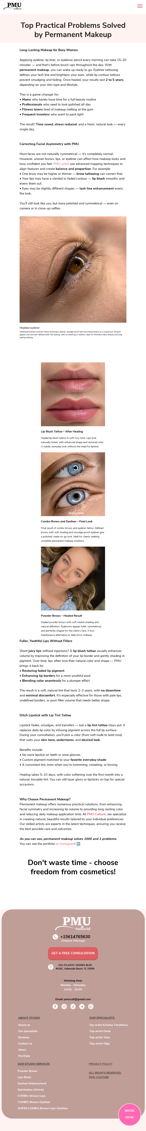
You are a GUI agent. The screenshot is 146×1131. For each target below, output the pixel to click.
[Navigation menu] (139, 6)
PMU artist (61, 164)
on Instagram (65, 844)
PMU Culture (96, 814)
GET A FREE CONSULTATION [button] (73, 953)
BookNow (130, 1114)
